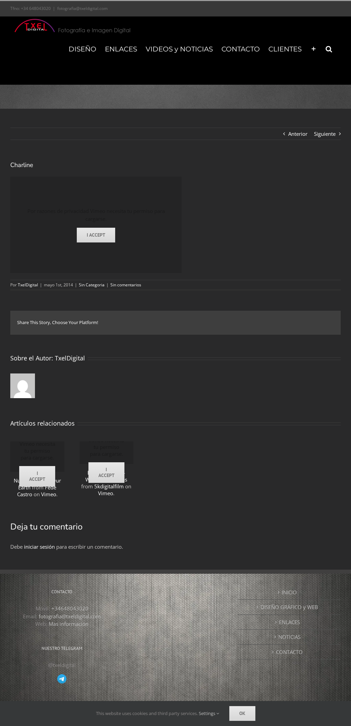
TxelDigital (28, 285)
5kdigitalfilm (109, 486)
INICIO (289, 592)
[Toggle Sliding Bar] (313, 48)
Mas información (68, 623)
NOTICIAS (289, 636)
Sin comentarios (125, 285)
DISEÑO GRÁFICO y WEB (289, 607)
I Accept (96, 235)
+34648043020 (69, 608)
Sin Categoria (92, 285)
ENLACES (289, 622)
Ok (242, 713)
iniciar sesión (40, 546)
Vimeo (48, 494)
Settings (207, 713)
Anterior (297, 133)
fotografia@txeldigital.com (82, 8)
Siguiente (325, 133)
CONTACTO (289, 651)
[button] (329, 48)
